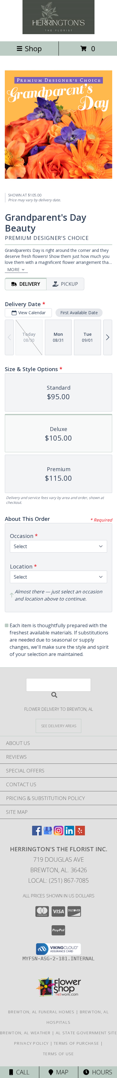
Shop (33, 48)
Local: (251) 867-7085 (58, 880)
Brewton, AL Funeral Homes (41, 1012)
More (13, 269)
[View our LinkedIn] (69, 833)
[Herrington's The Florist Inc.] (58, 32)
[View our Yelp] (80, 833)
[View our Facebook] (37, 833)
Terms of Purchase (76, 1043)
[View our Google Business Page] (47, 833)
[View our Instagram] (58, 833)
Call (21, 1072)
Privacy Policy (31, 1043)
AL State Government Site (86, 1032)
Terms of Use (58, 1053)
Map (60, 1072)
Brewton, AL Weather (25, 1032)
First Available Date (79, 312)
